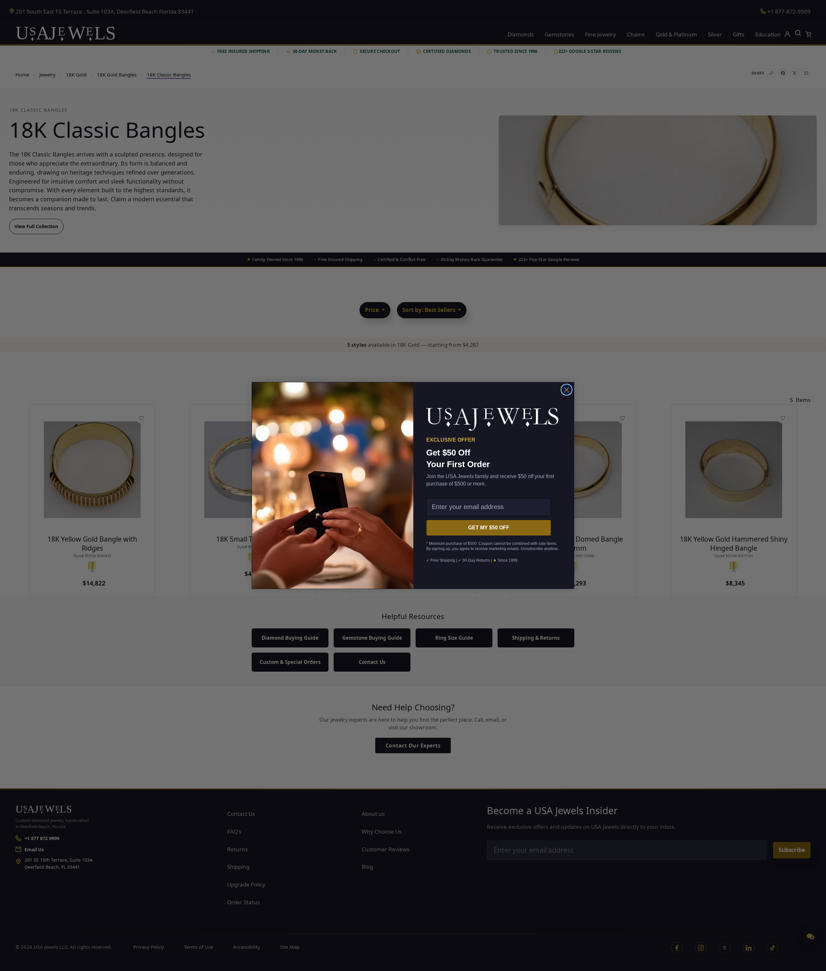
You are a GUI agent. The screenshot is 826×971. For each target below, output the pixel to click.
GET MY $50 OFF (488, 527)
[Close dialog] (566, 390)
